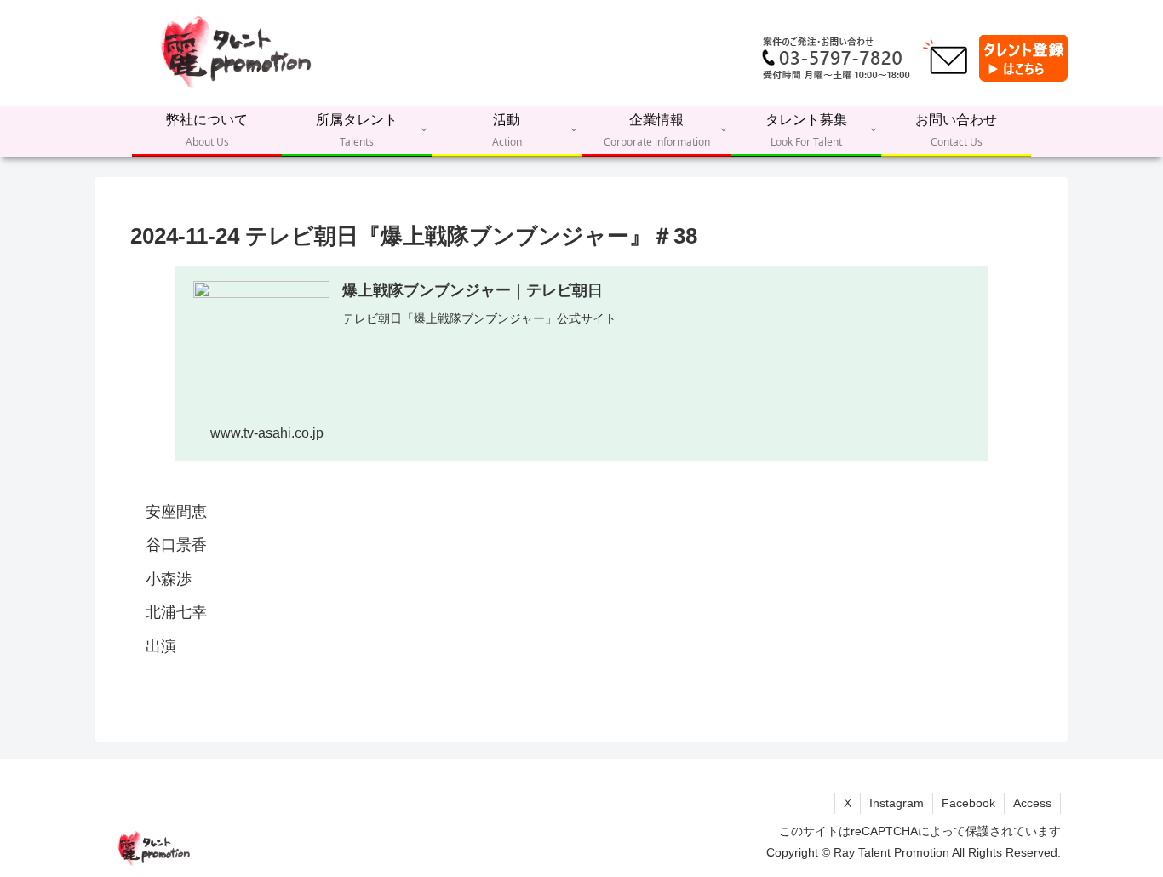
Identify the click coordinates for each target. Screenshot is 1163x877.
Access (1032, 803)
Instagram (896, 803)
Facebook (968, 803)
